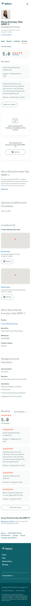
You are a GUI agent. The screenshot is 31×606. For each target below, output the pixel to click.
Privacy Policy (20, 590)
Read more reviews (9, 104)
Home (3, 533)
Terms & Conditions (8, 590)
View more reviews (15, 507)
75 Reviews (15, 54)
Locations (17, 41)
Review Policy (7, 561)
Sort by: (19, 412)
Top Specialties (7, 575)
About (3, 41)
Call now (17, 152)
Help (3, 558)
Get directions (5, 251)
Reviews (24, 41)
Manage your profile (7, 521)
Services (9, 41)
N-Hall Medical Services (9, 323)
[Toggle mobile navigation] (27, 4)
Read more (4, 189)
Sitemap (5, 565)
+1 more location (6, 34)
